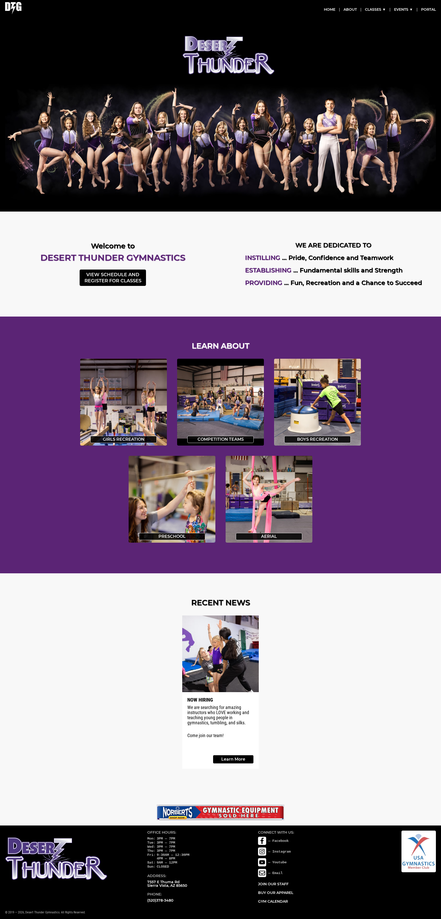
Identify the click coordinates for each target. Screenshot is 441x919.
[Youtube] (262, 862)
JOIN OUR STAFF (273, 884)
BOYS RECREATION (317, 439)
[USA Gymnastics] (418, 851)
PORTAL (428, 9)
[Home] (13, 8)
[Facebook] (262, 841)
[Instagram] (262, 851)
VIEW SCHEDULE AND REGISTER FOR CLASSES (112, 278)
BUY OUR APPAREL (275, 892)
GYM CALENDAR (273, 901)
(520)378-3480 (160, 900)
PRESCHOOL (172, 536)
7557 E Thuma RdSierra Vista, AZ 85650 (167, 883)
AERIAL (269, 536)
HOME (329, 9)
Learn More (233, 759)
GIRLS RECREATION (123, 439)
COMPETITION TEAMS (221, 439)
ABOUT (350, 9)
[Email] (262, 873)
